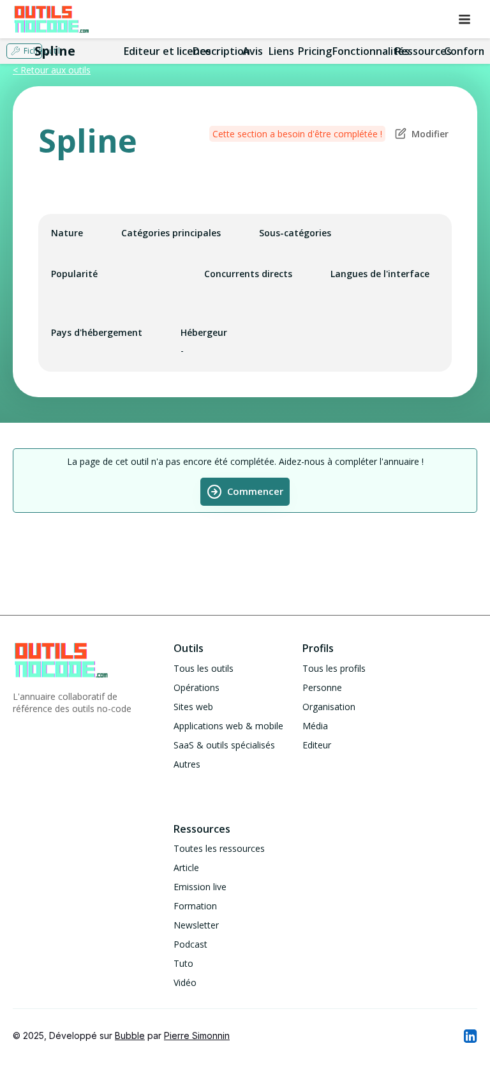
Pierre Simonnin (197, 1035)
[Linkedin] (469, 1035)
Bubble (130, 1035)
